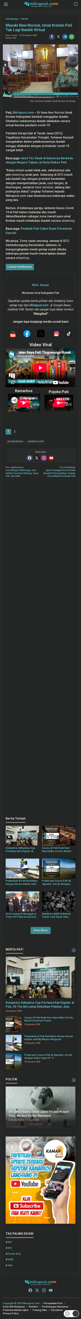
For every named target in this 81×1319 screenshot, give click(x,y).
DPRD (11, 1259)
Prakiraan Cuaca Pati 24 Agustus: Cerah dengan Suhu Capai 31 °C (56, 882)
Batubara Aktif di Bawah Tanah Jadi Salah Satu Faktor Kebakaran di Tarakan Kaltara (56, 915)
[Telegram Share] (65, 37)
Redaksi (33, 1306)
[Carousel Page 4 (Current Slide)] (45, 1124)
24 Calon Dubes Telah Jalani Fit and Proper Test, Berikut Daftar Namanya (38, 1113)
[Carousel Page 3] (40, 1124)
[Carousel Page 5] (49, 1124)
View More (41, 930)
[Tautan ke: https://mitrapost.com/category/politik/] (73, 1080)
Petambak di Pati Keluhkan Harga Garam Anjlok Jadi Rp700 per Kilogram (21, 882)
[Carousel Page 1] (31, 1124)
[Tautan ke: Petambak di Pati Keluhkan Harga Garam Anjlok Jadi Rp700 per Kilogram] (13, 1042)
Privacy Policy (11, 1313)
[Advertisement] (40, 647)
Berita (8, 38)
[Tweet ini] (58, 37)
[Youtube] (51, 458)
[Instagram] (44, 458)
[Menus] (6, 4)
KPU (10, 1248)
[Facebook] (30, 458)
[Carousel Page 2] (36, 1124)
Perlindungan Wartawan (55, 1306)
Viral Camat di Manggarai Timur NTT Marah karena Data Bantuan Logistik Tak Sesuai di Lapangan (21, 915)
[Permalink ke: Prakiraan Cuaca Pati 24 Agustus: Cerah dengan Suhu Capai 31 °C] (59, 868)
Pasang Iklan (40, 1310)
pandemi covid (36, 441)
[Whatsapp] (71, 37)
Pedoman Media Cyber (16, 1310)
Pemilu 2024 (14, 1254)
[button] (71, 1313)
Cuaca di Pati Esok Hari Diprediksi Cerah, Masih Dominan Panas (56, 849)
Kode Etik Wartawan (14, 1306)
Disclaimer (57, 1310)
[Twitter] (37, 458)
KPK (10, 1242)
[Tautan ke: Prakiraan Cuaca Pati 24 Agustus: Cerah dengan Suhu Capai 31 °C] (13, 1061)
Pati (14, 38)
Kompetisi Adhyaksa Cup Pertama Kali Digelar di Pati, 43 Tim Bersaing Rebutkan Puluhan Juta (20, 849)
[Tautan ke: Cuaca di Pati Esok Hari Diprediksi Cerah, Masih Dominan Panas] (13, 1024)
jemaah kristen (15, 441)
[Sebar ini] (52, 37)
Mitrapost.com (23, 112)
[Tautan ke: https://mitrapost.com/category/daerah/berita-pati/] (73, 950)
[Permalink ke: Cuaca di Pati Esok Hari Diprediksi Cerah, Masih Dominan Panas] (59, 835)
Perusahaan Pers (53, 1303)
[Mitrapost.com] (41, 4)
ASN (10, 1265)
